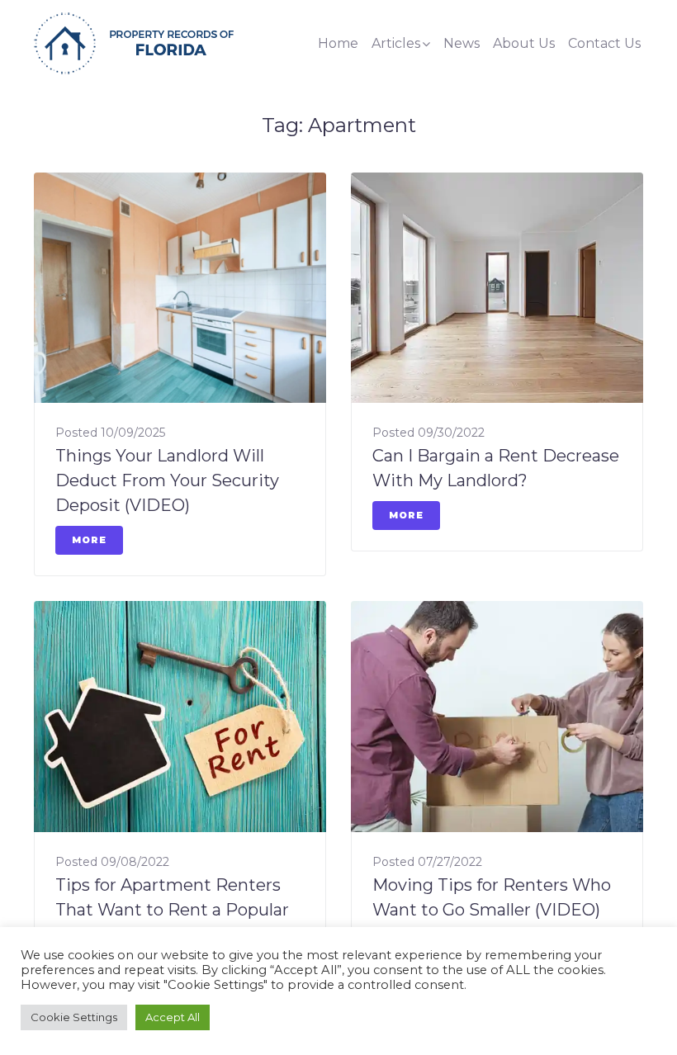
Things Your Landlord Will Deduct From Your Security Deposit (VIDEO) (167, 480)
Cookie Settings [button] (74, 1017)
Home (338, 43)
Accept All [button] (172, 1017)
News (461, 43)
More (89, 540)
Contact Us (604, 43)
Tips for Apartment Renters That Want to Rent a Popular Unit (172, 909)
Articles (396, 43)
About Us (524, 43)
